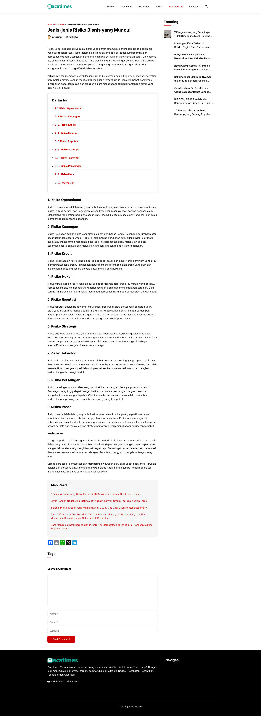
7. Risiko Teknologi (68, 157)
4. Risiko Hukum (67, 133)
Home (49, 24)
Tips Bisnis (127, 6)
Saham (159, 6)
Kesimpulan (67, 182)
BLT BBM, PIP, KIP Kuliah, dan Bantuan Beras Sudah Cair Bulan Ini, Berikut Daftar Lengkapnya (192, 103)
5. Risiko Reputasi (68, 141)
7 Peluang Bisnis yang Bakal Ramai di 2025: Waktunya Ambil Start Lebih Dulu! (95, 494)
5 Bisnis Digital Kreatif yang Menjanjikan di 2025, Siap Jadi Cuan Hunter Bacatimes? (99, 507)
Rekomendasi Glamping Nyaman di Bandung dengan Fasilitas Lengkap (193, 80)
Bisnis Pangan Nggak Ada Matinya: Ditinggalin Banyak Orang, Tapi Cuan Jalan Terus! (99, 500)
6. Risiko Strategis (68, 149)
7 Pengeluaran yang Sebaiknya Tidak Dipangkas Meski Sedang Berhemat (192, 36)
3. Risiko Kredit (67, 124)
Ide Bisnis (144, 6)
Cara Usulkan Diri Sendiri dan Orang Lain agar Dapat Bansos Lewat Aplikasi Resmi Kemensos (192, 92)
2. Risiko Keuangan (69, 116)
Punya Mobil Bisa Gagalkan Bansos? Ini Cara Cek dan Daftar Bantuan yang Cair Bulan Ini (192, 58)
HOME (110, 6)
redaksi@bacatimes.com (65, 681)
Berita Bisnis (176, 6)
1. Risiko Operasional (69, 108)
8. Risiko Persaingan (70, 165)
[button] (206, 6)
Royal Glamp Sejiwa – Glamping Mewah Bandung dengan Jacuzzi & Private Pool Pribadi (193, 69)
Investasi (194, 6)
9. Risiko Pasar (66, 174)
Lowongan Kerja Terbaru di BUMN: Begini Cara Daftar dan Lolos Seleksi (191, 47)
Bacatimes (57, 37)
